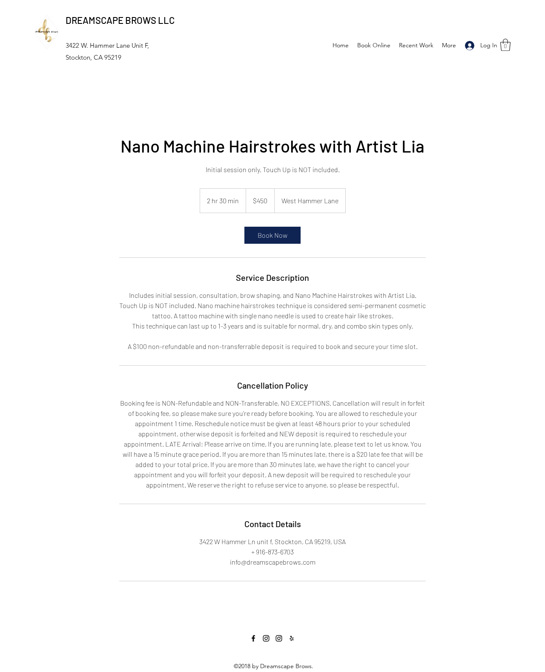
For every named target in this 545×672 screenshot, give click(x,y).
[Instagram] (266, 638)
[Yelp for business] (291, 638)
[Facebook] (253, 638)
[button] (505, 45)
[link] (272, 235)
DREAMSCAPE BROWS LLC (120, 20)
